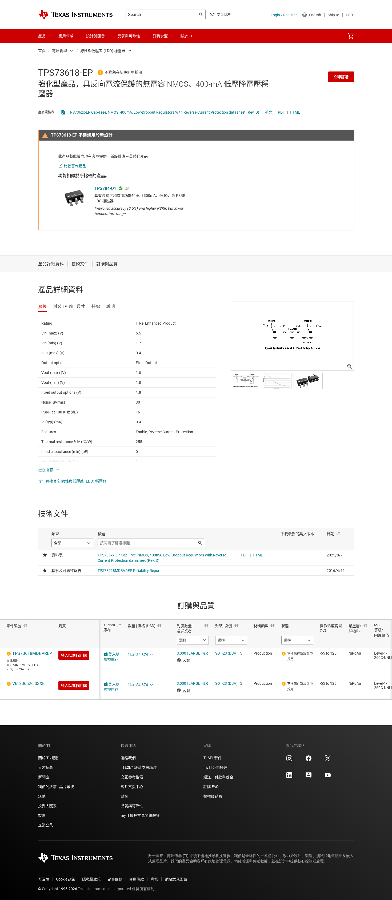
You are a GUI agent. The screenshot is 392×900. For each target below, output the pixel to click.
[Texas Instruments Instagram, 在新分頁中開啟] (289, 760)
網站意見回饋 (176, 879)
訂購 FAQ (211, 786)
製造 (42, 815)
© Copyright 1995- (57, 889)
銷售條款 (114, 879)
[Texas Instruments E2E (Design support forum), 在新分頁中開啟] (308, 777)
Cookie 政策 (65, 879)
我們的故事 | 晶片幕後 (56, 786)
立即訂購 (341, 77)
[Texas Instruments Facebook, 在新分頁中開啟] (308, 760)
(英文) (268, 112)
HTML (295, 112)
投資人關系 (47, 806)
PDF (281, 112)
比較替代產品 (75, 166)
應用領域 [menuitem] (65, 36)
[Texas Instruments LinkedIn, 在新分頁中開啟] (289, 777)
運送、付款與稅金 (218, 777)
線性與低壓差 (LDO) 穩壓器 (102, 51)
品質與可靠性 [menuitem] (129, 36)
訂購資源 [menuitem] (160, 36)
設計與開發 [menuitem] (95, 36)
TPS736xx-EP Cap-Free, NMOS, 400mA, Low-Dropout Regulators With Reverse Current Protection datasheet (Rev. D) (163, 112)
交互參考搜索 (132, 777)
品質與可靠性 (132, 806)
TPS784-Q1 (105, 188)
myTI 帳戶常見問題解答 (140, 815)
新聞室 (43, 777)
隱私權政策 (91, 879)
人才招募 (45, 767)
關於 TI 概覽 (48, 758)
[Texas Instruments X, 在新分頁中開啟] (328, 760)
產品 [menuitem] (42, 36)
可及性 (43, 879)
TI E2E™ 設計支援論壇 (139, 767)
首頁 (42, 51)
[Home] (75, 14)
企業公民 (45, 825)
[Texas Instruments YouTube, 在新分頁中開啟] (328, 777)
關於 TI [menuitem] (186, 36)
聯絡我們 (128, 758)
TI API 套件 (212, 758)
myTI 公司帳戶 (215, 767)
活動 (42, 796)
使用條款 (136, 879)
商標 (154, 879)
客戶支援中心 (132, 786)
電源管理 (59, 51)
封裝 (124, 796)
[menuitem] (350, 36)
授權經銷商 (212, 796)
